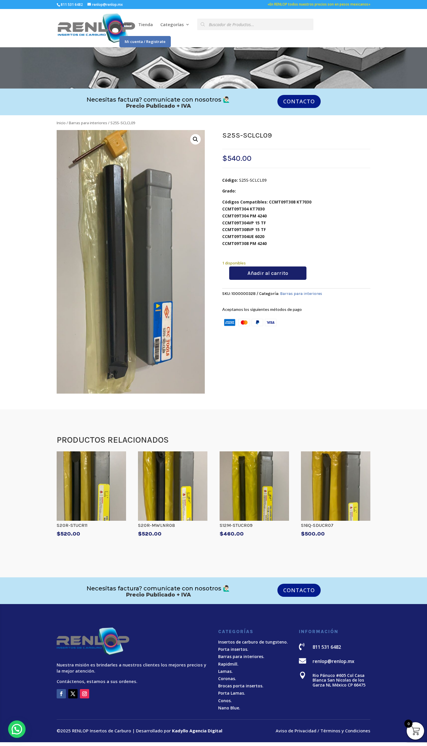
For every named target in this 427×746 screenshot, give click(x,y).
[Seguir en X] (73, 693)
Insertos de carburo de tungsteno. (253, 642)
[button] (195, 139)
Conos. (225, 700)
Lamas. (225, 671)
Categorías (172, 24)
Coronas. (227, 678)
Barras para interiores (88, 122)
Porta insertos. (233, 649)
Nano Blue (228, 708)
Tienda (145, 24)
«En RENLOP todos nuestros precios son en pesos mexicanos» (319, 5)
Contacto (299, 101)
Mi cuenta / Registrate (145, 41)
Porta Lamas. (231, 693)
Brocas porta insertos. (240, 686)
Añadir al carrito (267, 273)
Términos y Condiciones (345, 731)
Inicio (125, 24)
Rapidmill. (228, 664)
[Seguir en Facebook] (61, 693)
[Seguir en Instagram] (84, 693)
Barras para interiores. (241, 656)
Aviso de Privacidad (296, 731)
